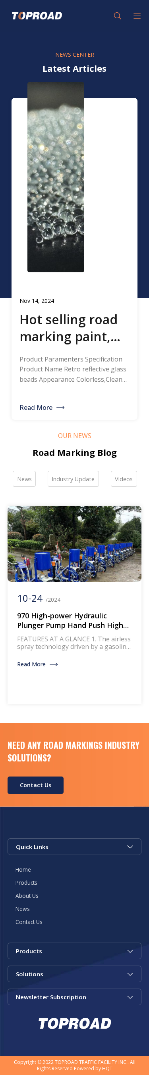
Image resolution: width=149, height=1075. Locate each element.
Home (23, 869)
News (22, 908)
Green (36, 16)
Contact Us (35, 785)
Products (26, 882)
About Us (27, 895)
